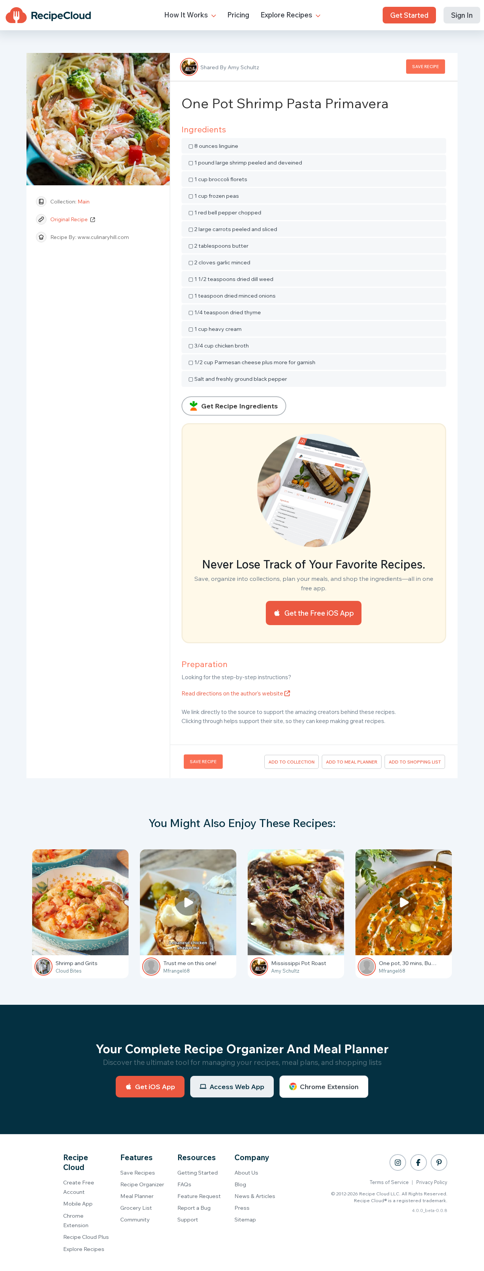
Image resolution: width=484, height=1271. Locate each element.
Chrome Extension (329, 1086)
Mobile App (78, 1203)
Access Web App (236, 1086)
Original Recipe (69, 219)
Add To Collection (291, 762)
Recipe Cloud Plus (86, 1236)
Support (187, 1219)
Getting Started (197, 1172)
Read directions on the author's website (233, 693)
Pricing (238, 14)
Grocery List (136, 1207)
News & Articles (254, 1196)
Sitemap (245, 1219)
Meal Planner (137, 1196)
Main (84, 201)
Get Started (409, 15)
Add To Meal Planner (351, 762)
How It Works (186, 14)
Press (242, 1207)
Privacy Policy (431, 1182)
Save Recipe (425, 66)
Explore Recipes (287, 14)
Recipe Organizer (142, 1184)
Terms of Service (389, 1182)
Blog (240, 1184)
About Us (246, 1172)
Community (135, 1219)
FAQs (184, 1184)
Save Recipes (137, 1172)
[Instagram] (397, 1162)
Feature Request (199, 1196)
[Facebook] (418, 1162)
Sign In (462, 15)
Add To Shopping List (415, 762)
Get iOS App (155, 1086)
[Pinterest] (439, 1162)
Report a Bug (194, 1207)
